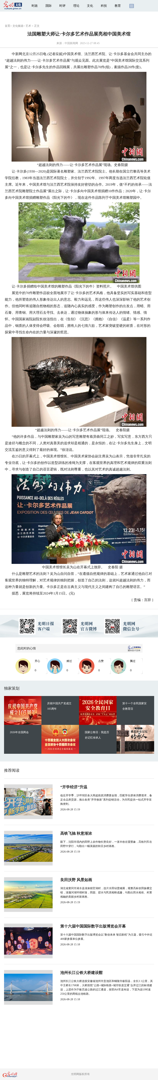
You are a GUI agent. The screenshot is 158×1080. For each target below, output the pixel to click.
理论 (76, 5)
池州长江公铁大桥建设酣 (81, 972)
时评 (62, 5)
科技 (104, 5)
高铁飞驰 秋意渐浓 (76, 833)
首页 (7, 25)
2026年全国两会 (19, 732)
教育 (118, 5)
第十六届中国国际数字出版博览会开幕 (93, 926)
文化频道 (18, 25)
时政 (35, 5)
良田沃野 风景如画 (76, 880)
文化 (90, 5)
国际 (48, 5)
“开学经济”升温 (73, 787)
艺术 (28, 25)
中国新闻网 (71, 43)
